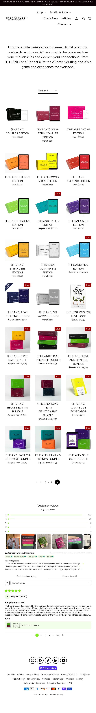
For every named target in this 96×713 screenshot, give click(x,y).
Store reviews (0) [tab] (70, 576)
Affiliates (70, 679)
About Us (10, 675)
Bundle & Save (58, 12)
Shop (39, 12)
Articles (66, 18)
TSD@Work (84, 675)
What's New (50, 18)
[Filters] (7, 583)
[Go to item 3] (44, 541)
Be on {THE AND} (69, 675)
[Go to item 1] (13, 541)
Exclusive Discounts (56, 683)
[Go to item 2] (28, 541)
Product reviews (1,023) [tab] (26, 576)
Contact (63, 24)
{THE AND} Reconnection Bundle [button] (26, 625)
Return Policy (19, 679)
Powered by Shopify (56, 694)
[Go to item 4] (59, 541)
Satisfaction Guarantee (34, 683)
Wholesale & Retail (50, 675)
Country (79, 679)
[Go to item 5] (75, 541)
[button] (48, 515)
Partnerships (57, 679)
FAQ (70, 683)
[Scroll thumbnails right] (88, 541)
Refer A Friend (32, 675)
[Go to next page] (63, 635)
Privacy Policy (33, 679)
